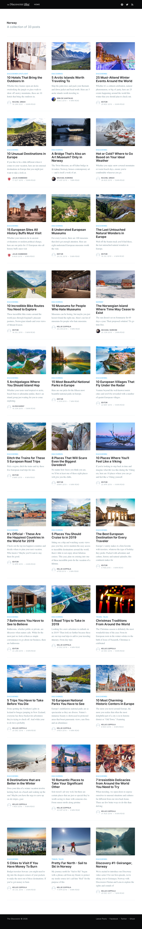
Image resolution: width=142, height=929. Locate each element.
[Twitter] (127, 4)
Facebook (114, 919)
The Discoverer (13, 919)
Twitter (124, 919)
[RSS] (132, 4)
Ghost (132, 919)
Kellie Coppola (64, 326)
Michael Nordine (65, 178)
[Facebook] (122, 4)
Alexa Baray (18, 406)
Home (37, 4)
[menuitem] (38, 4)
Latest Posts (101, 919)
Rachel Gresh (19, 102)
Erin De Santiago (65, 98)
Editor (104, 102)
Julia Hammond (19, 178)
